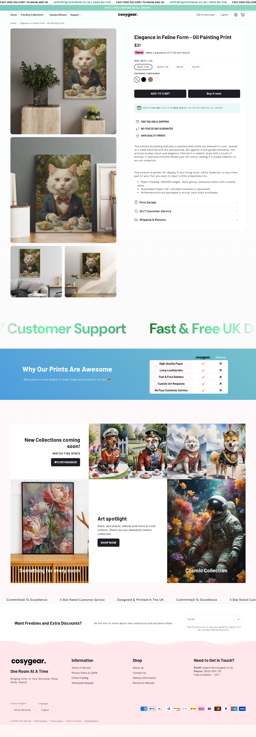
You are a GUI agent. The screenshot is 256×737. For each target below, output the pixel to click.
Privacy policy (56, 721)
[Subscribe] (238, 619)
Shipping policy (92, 721)
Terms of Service (81, 667)
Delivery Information (144, 677)
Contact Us (139, 672)
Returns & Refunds (143, 683)
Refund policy (41, 721)
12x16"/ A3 (162, 66)
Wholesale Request (83, 683)
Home (13, 23)
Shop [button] (137, 660)
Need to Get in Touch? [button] (214, 660)
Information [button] (82, 660)
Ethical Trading (80, 677)
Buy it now (214, 94)
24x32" (196, 66)
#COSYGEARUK (65, 462)
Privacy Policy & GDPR (84, 672)
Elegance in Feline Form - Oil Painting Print (42, 23)
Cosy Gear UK (24, 721)
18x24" (180, 66)
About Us (138, 667)
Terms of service (74, 721)
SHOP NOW (108, 543)
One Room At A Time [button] (29, 671)
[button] (33, 14)
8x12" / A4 (143, 66)
